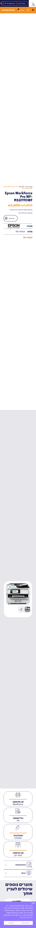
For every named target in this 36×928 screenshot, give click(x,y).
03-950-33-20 (8, 10)
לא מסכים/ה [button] (25, 923)
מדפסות (21, 187)
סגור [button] (33, 903)
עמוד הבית (29, 187)
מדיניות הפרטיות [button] (25, 917)
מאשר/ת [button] (11, 923)
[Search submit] (1, 3)
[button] (10, 587)
